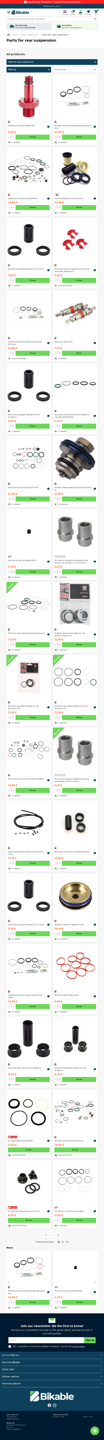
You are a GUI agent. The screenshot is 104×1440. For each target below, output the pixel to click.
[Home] (9, 35)
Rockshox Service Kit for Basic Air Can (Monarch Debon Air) (69, 634)
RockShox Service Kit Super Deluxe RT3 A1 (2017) (25, 996)
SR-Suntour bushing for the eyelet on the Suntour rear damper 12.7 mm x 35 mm (71, 561)
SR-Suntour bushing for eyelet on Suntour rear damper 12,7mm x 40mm (71, 780)
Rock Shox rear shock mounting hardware (71, 852)
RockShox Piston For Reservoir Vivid (69, 925)
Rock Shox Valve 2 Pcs (63, 342)
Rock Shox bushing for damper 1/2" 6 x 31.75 (25, 925)
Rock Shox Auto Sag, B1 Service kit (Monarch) (26, 633)
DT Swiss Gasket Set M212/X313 (20, 1141)
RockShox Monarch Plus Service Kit (68, 1141)
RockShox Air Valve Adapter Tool (21, 126)
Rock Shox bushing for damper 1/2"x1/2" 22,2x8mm (24, 416)
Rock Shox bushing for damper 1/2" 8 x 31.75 (26, 269)
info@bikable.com (12, 1419)
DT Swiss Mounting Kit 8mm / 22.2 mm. (24, 1211)
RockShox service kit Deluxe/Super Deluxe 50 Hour (72, 127)
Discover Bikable (11, 1362)
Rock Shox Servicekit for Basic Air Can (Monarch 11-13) (23, 707)
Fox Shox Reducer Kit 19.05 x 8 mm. (69, 198)
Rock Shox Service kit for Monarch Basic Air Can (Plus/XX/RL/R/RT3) (72, 416)
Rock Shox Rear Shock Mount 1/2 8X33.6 (24, 1068)
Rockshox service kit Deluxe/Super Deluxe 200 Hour (25, 343)
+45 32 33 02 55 (11, 1417)
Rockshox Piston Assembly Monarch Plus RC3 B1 (72, 488)
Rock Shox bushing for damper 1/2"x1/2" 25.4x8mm (70, 1069)
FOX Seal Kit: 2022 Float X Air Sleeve (69, 1211)
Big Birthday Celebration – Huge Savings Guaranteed (54, 2)
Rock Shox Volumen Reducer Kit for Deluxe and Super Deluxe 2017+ (72, 270)
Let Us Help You (10, 1355)
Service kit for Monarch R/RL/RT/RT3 (22, 198)
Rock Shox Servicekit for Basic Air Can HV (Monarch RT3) (71, 707)
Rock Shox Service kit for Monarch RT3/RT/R (26, 779)
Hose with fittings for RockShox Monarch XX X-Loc (26, 853)
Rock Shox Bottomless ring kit (66, 995)
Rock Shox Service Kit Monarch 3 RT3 (23, 487)
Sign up (89, 1340)
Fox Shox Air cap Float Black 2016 (21, 560)
